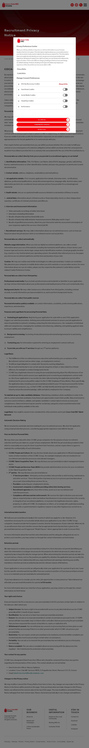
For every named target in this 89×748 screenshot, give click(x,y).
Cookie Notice (21, 73)
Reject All (42, 129)
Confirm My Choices (41, 124)
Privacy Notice (21, 69)
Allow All (42, 120)
